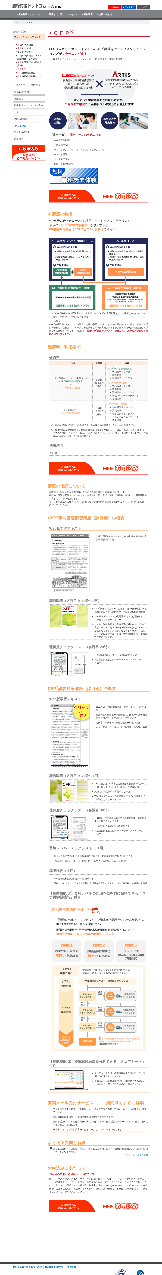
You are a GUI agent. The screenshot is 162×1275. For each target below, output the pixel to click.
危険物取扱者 (20, 119)
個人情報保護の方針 (55, 1267)
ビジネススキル (22, 132)
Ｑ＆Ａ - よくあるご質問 (136, 1155)
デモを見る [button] (129, 7)
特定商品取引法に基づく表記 (27, 1267)
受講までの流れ (57, 14)
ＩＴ (16, 112)
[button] (98, 196)
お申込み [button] (115, 7)
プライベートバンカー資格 (27, 84)
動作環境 (88, 14)
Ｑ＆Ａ (74, 14)
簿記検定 (18, 98)
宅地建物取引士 (22, 91)
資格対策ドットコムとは (31, 14)
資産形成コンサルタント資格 (28, 105)
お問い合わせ (105, 14)
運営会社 (71, 1267)
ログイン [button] (144, 7)
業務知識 (18, 138)
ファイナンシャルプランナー (28, 37)
